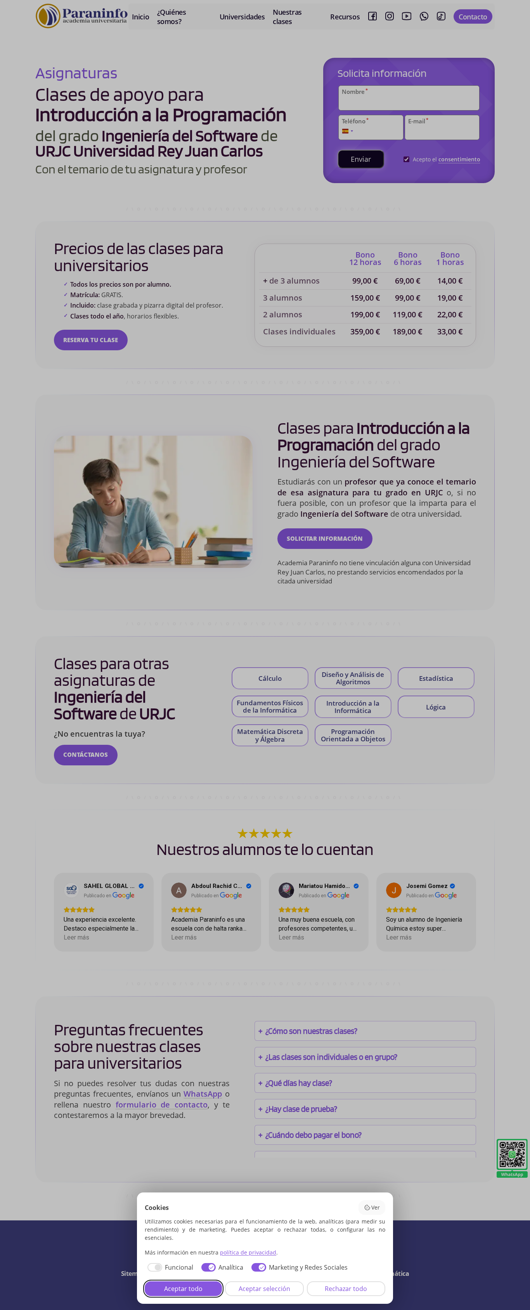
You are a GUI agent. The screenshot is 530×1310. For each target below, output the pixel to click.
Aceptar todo (183, 1288)
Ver (375, 1207)
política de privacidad (248, 1252)
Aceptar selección (264, 1288)
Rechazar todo (346, 1288)
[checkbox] (169, 1267)
